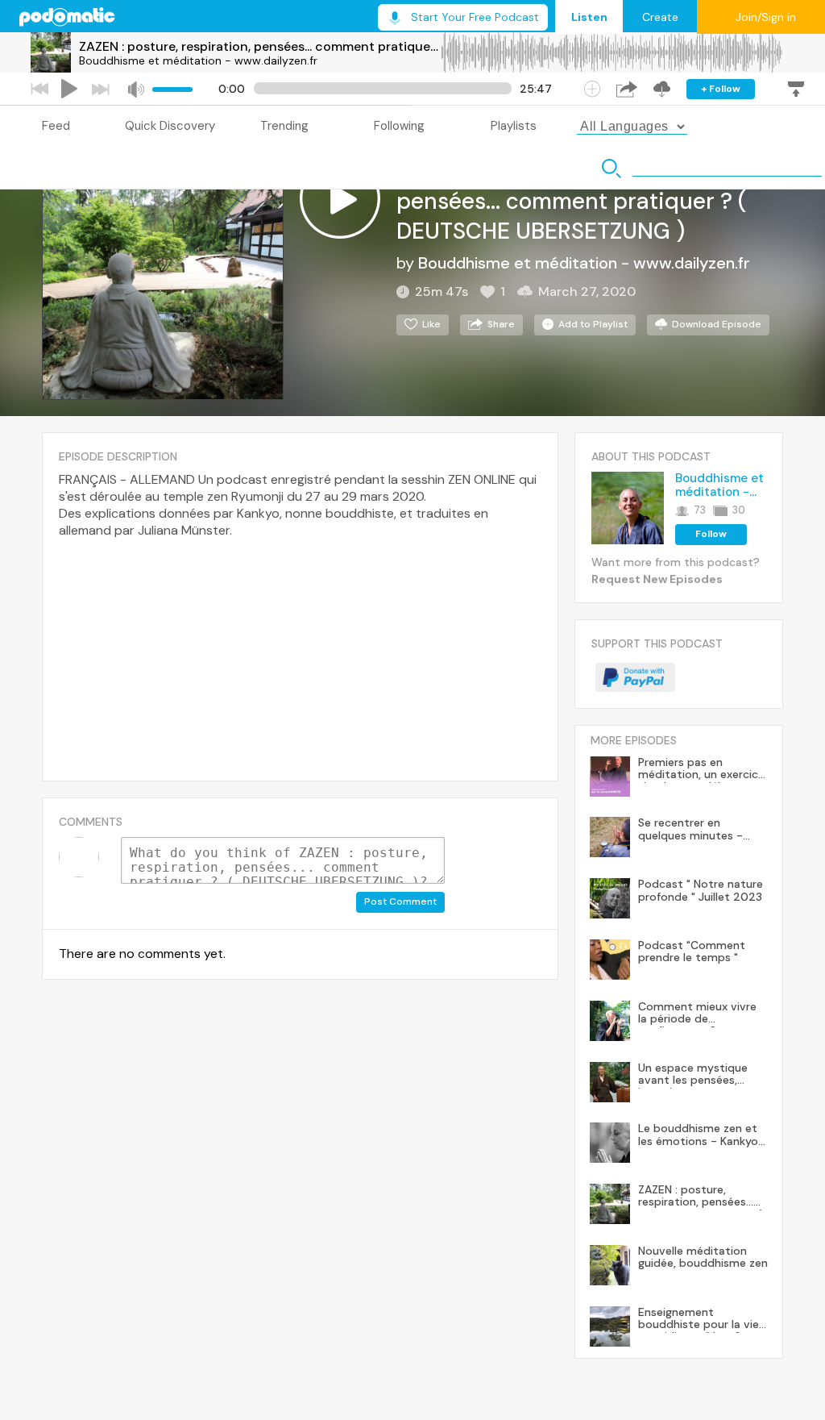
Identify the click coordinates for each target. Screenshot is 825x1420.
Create (660, 17)
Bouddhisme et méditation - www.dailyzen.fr (198, 60)
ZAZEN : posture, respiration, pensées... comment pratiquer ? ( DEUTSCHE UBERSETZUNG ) (259, 46)
